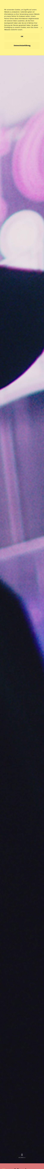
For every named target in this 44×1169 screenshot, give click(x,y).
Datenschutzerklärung (22, 45)
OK (22, 36)
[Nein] (41, 28)
